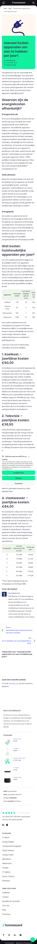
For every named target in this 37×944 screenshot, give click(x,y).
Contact (5, 897)
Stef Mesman (11, 60)
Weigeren (18, 478)
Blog (10, 8)
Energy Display (8, 842)
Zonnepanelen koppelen (11, 846)
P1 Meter (6, 837)
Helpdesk (6, 892)
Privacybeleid (9, 943)
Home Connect (8, 876)
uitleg (14, 65)
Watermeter (7, 863)
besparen (9, 65)
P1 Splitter (6, 872)
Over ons (5, 905)
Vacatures (6, 914)
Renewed (6, 880)
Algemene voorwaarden (24, 943)
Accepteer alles (18, 473)
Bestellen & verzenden (11, 901)
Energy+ (5, 867)
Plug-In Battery (8, 850)
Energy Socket (8, 855)
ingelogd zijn (14, 683)
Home (5, 8)
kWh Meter (6, 859)
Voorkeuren (18, 483)
